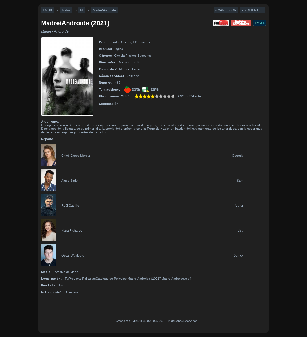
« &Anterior (225, 10)
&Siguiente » (252, 10)
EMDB (47, 10)
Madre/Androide (104, 10)
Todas (66, 10)
